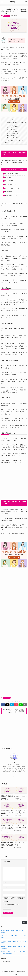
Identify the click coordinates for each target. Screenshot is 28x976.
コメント (5, 866)
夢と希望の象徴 (11, 130)
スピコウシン (14, 2)
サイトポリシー (5, 971)
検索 (24, 922)
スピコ (14, 762)
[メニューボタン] (2, 2)
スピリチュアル (6, 15)
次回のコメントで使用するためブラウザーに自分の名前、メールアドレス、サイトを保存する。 (14, 898)
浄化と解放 (10, 128)
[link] (14, 776)
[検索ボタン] (26, 2)
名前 (4, 882)
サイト (4, 892)
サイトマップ (23, 971)
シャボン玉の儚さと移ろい (13, 126)
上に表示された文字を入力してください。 (11, 904)
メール (5, 887)
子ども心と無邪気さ (12, 131)
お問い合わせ (17, 971)
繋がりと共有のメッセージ (13, 133)
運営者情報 (11, 971)
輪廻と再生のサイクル (12, 137)
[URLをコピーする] (25, 704)
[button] (3, 704)
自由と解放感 (10, 135)
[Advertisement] (14, 480)
